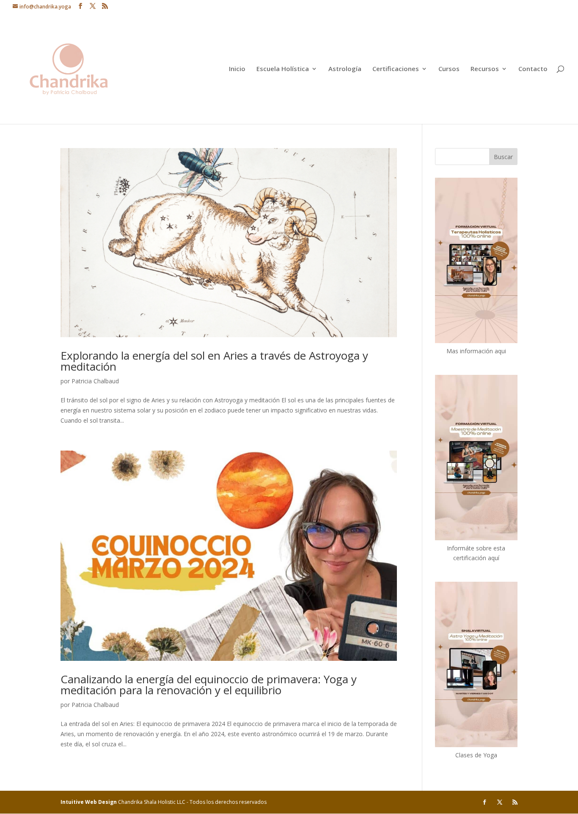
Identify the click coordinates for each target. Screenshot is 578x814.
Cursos (449, 69)
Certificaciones (395, 69)
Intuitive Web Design (89, 802)
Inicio (237, 69)
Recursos (485, 69)
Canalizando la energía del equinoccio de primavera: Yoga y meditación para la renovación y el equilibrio (209, 684)
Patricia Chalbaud (95, 381)
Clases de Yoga (476, 755)
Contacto (533, 69)
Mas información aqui (476, 351)
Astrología (344, 69)
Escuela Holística (282, 69)
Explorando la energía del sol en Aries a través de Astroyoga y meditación (214, 361)
